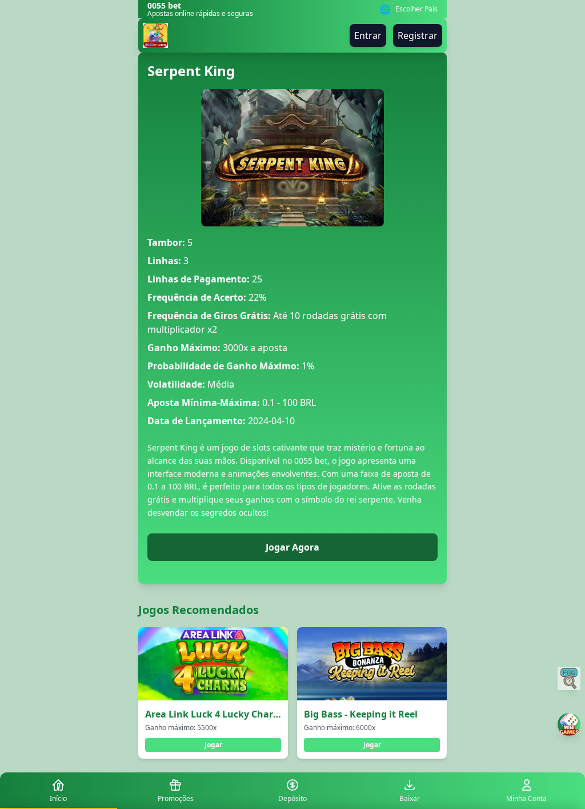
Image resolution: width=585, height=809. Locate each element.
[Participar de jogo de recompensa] (569, 724)
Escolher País (416, 9)
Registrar (418, 35)
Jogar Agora (292, 547)
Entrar (368, 35)
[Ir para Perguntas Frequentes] (569, 678)
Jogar (213, 745)
